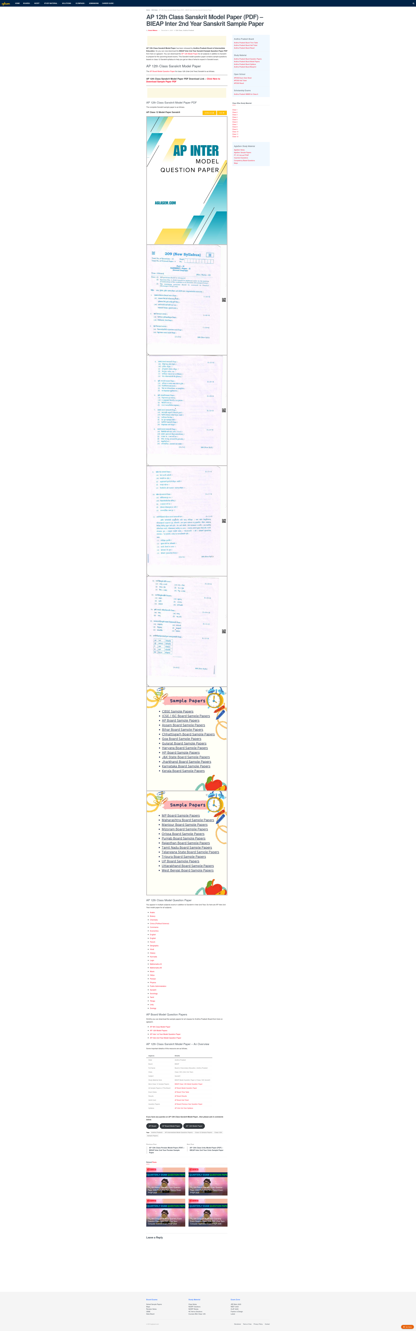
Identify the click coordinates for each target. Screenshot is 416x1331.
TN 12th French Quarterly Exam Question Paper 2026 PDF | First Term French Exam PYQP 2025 (206, 1190)
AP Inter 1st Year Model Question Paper (165, 1034)
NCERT (37, 3)
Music (152, 971)
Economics (154, 931)
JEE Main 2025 (236, 1304)
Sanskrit (153, 990)
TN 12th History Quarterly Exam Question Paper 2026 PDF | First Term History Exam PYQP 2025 (164, 1190)
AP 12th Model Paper (189, 53)
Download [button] (208, 113)
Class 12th (218, 1132)
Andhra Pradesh (188, 30)
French (152, 942)
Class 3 (234, 115)
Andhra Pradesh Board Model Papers (247, 61)
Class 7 (234, 124)
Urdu (152, 1004)
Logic (152, 960)
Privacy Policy (258, 1324)
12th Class (154, 10)
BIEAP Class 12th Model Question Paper (188, 1084)
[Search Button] (413, 3)
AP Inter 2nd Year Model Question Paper (165, 1038)
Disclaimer (237, 1324)
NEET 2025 (235, 1307)
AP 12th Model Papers (158, 1030)
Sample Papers (152, 1136)
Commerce (154, 927)
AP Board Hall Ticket (182, 1100)
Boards (26, 3)
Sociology (154, 993)
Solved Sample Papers (154, 1304)
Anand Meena (152, 30)
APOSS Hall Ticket (240, 80)
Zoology (153, 1008)
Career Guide (108, 3)
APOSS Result (239, 83)
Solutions (66, 3)
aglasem (6, 3)
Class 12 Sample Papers (203, 1132)
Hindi (152, 949)
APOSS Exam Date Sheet (243, 78)
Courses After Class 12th (197, 1314)
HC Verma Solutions (195, 1311)
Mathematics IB (156, 967)
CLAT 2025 (234, 1309)
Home (17, 3)
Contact (267, 1324)
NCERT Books (193, 1309)
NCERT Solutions (194, 1307)
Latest (233, 1314)
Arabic (152, 912)
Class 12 (235, 136)
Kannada (153, 956)
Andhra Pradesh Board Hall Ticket (245, 45)
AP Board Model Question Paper (162, 71)
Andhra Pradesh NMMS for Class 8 (246, 94)
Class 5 (234, 119)
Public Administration (158, 986)
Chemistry (154, 920)
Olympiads (80, 3)
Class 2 (234, 112)
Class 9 (234, 129)
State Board (150, 1314)
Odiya (152, 975)
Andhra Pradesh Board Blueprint (245, 67)
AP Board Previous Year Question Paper (188, 1104)
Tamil (152, 997)
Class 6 (234, 122)
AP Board (152, 1126)
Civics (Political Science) (159, 923)
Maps (236, 163)
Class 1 (234, 110)
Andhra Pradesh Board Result (244, 48)
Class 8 (234, 127)
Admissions (94, 3)
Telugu (152, 1001)
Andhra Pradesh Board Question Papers (248, 59)
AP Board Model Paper (171, 1126)
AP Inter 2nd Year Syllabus (184, 1108)
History (152, 953)
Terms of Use (247, 1324)
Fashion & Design (237, 1311)
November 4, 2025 (167, 30)
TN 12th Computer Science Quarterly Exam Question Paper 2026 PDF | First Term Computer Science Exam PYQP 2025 (165, 1221)
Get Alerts (408, 1327)
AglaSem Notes (239, 150)
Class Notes (192, 1304)
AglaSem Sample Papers (242, 152)
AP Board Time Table (182, 1092)
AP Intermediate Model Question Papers (179, 1132)
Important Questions (241, 158)
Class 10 (235, 132)
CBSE (148, 1311)
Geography (154, 945)
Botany (152, 916)
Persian (153, 978)
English (153, 934)
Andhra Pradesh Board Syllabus (245, 64)
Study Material (50, 3)
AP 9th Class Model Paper (160, 1027)
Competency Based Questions (244, 160)
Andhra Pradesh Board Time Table (246, 43)
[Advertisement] (186, 41)
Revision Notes (151, 1309)
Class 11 (235, 134)
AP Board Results (181, 1096)
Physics (153, 982)
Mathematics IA (156, 964)
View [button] (221, 113)
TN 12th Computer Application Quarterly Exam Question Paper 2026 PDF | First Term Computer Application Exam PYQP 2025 (207, 1221)
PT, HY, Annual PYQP (241, 155)
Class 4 (234, 117)
